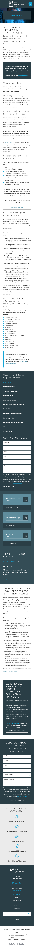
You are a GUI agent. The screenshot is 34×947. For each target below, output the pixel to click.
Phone (5, 451)
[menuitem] (17, 382)
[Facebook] (17, 922)
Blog (17, 903)
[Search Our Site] (28, 914)
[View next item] (6, 579)
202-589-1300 (17, 878)
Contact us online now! (17, 207)
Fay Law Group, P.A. (9, 142)
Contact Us (17, 906)
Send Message (8, 487)
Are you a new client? (9, 461)
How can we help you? (9, 465)
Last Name (6, 447)
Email (5, 456)
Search (6, 914)
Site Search (17, 908)
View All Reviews (9, 561)
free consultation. (11, 363)
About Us (17, 897)
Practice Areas (17, 900)
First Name (6, 442)
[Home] (16, 4)
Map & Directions (16, 890)
